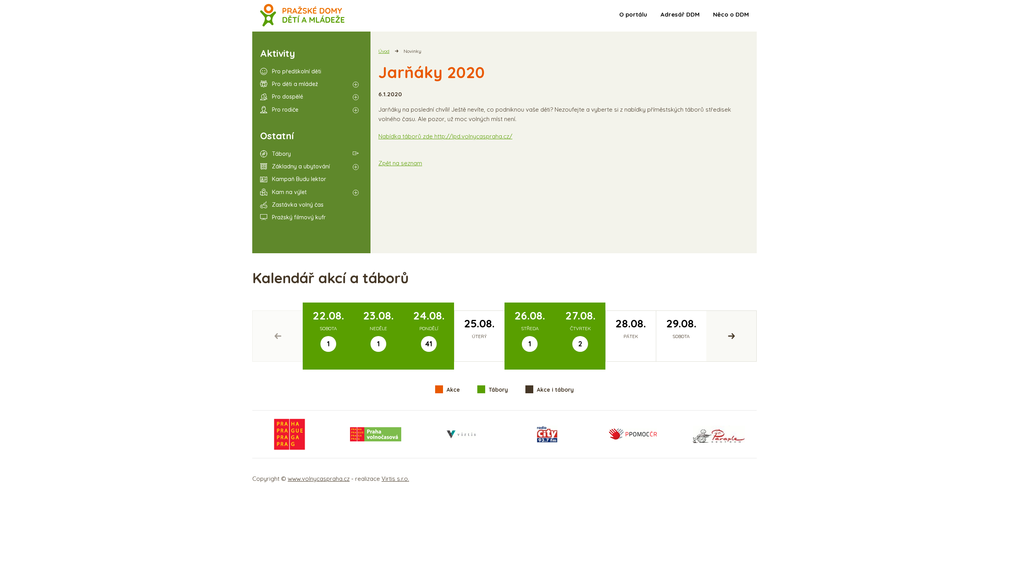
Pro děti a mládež (295, 84)
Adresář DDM (680, 14)
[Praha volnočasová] (375, 434)
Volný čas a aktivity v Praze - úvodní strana (302, 16)
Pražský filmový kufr (299, 217)
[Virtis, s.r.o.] (461, 434)
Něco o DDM (731, 14)
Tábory (281, 153)
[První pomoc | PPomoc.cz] (632, 434)
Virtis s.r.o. (395, 478)
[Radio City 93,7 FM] (547, 434)
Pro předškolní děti (296, 71)
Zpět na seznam (400, 163)
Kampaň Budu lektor (299, 179)
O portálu (633, 14)
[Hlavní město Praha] (289, 434)
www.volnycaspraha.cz (319, 478)
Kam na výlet (289, 192)
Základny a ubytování (301, 166)
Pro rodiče (285, 109)
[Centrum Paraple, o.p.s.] (719, 434)
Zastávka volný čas (298, 204)
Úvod (383, 51)
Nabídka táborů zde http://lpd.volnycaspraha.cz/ (445, 136)
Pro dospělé (287, 96)
